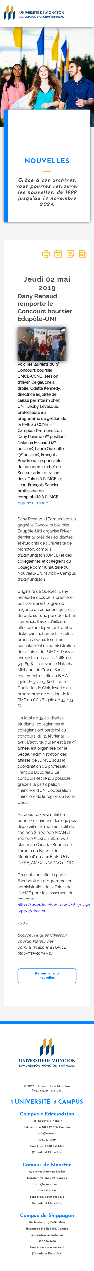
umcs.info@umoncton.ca (47, 1235)
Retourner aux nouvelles (47, 976)
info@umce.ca (47, 1133)
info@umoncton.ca (47, 1184)
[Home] (34, 12)
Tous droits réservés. (47, 1091)
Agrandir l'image (33, 503)
